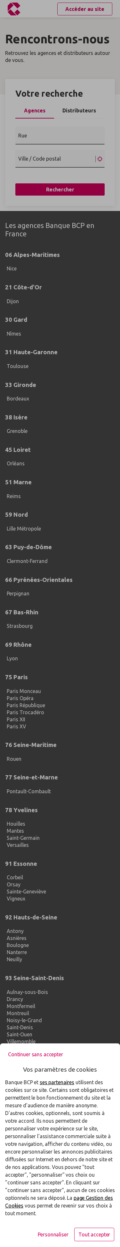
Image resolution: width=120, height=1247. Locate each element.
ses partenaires (57, 1082)
